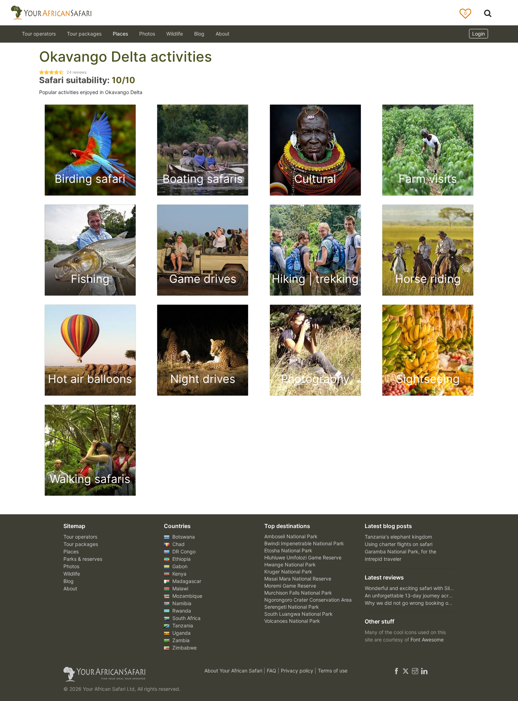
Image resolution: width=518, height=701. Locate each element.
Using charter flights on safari (398, 544)
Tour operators (80, 537)
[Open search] (487, 12)
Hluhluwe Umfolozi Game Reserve (302, 557)
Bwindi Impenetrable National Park (304, 543)
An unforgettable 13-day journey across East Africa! (424, 595)
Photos (147, 34)
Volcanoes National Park (292, 621)
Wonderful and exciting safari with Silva (410, 588)
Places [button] (120, 34)
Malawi (179, 588)
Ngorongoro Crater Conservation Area (308, 600)
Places (71, 551)
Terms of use (332, 671)
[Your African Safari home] (125, 674)
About (222, 34)
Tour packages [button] (84, 34)
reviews (77, 72)
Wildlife (174, 34)
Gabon (179, 566)
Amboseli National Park (290, 536)
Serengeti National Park (291, 607)
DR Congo (183, 551)
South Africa (186, 618)
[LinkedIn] (423, 671)
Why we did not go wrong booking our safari (416, 603)
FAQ (272, 671)
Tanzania (182, 625)
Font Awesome (427, 640)
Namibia (181, 603)
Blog (199, 34)
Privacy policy (298, 671)
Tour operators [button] (39, 34)
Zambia (180, 640)
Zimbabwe (184, 648)
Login (478, 34)
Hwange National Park (290, 564)
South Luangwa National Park (298, 614)
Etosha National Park (288, 550)
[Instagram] (415, 671)
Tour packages (80, 544)
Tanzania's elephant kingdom (398, 537)
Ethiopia (181, 559)
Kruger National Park (288, 572)
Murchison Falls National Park (298, 593)
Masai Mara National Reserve (297, 579)
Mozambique (186, 596)
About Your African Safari (234, 671)
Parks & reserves (82, 559)
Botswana (183, 537)
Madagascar (186, 581)
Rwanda (181, 611)
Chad (178, 544)
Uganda (181, 633)
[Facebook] (396, 671)
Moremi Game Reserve (290, 586)
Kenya (178, 574)
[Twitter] (405, 671)
